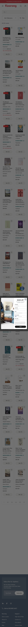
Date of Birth (16, 318)
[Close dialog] (25, 299)
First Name (16, 304)
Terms (19, 324)
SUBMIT (20, 326)
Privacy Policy (17, 324)
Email (15, 311)
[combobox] (16, 316)
